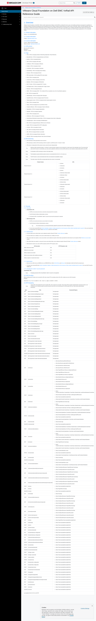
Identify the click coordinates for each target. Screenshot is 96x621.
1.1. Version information (30, 32)
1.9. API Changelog (29, 282)
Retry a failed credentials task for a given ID (76, 228)
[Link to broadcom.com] (14, 3)
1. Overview (3, 14)
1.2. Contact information (30, 36)
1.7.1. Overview (27, 207)
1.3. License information (30, 40)
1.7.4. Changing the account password (34, 268)
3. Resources (4, 19)
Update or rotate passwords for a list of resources (58, 228)
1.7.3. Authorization (28, 261)
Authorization (45, 229)
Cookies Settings (85, 608)
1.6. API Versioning (28, 138)
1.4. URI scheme (28, 46)
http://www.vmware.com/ (32, 38)
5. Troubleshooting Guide (6, 24)
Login (84, 2)
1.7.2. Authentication (28, 231)
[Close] (92, 605)
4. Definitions (4, 21)
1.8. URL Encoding (28, 275)
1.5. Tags (26, 53)
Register (79, 2)
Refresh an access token (86, 237)
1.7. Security (27, 206)
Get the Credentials (45, 228)
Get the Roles (56, 263)
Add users (63, 263)
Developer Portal (27, 3)
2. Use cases (4, 16)
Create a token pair (61, 233)
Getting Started (4, 11)
